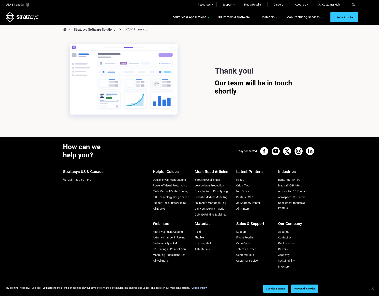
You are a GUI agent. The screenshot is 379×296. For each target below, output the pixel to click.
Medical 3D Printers (290, 185)
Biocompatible (203, 243)
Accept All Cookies (304, 288)
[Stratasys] (22, 17)
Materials (268, 17)
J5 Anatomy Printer (248, 202)
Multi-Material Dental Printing (171, 191)
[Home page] (63, 29)
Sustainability (286, 260)
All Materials (202, 249)
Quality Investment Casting (169, 179)
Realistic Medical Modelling (211, 197)
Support (227, 4)
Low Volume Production (209, 185)
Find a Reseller (253, 4)
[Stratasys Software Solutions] (120, 29)
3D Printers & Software (234, 17)
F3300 (240, 179)
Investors (284, 266)
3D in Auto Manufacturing (210, 202)
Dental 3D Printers (289, 179)
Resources (204, 4)
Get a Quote (243, 243)
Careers (278, 4)
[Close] (372, 288)
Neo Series (242, 191)
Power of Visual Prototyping (170, 185)
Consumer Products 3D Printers (292, 205)
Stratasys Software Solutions (94, 29)
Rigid (198, 231)
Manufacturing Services (303, 17)
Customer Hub (331, 4)
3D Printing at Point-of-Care (170, 249)
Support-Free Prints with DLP (170, 202)
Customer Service (247, 260)
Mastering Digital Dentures (169, 254)
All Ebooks (159, 208)
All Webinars (160, 260)
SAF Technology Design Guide (171, 197)
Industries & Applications (189, 17)
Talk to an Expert (246, 249)
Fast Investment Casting (168, 231)
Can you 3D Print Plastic (209, 208)
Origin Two (243, 185)
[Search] (353, 4)
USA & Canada (15, 4)
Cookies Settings (275, 288)
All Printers (243, 208)
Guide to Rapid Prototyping (211, 191)
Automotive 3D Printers (292, 191)
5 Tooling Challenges (207, 179)
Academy (284, 254)
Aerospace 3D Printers (291, 197)
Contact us (285, 237)
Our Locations (287, 243)
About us (300, 4)
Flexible (199, 237)
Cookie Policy (199, 287)
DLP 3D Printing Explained (210, 214)
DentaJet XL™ (244, 197)
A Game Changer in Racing (169, 237)
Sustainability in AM (165, 243)
